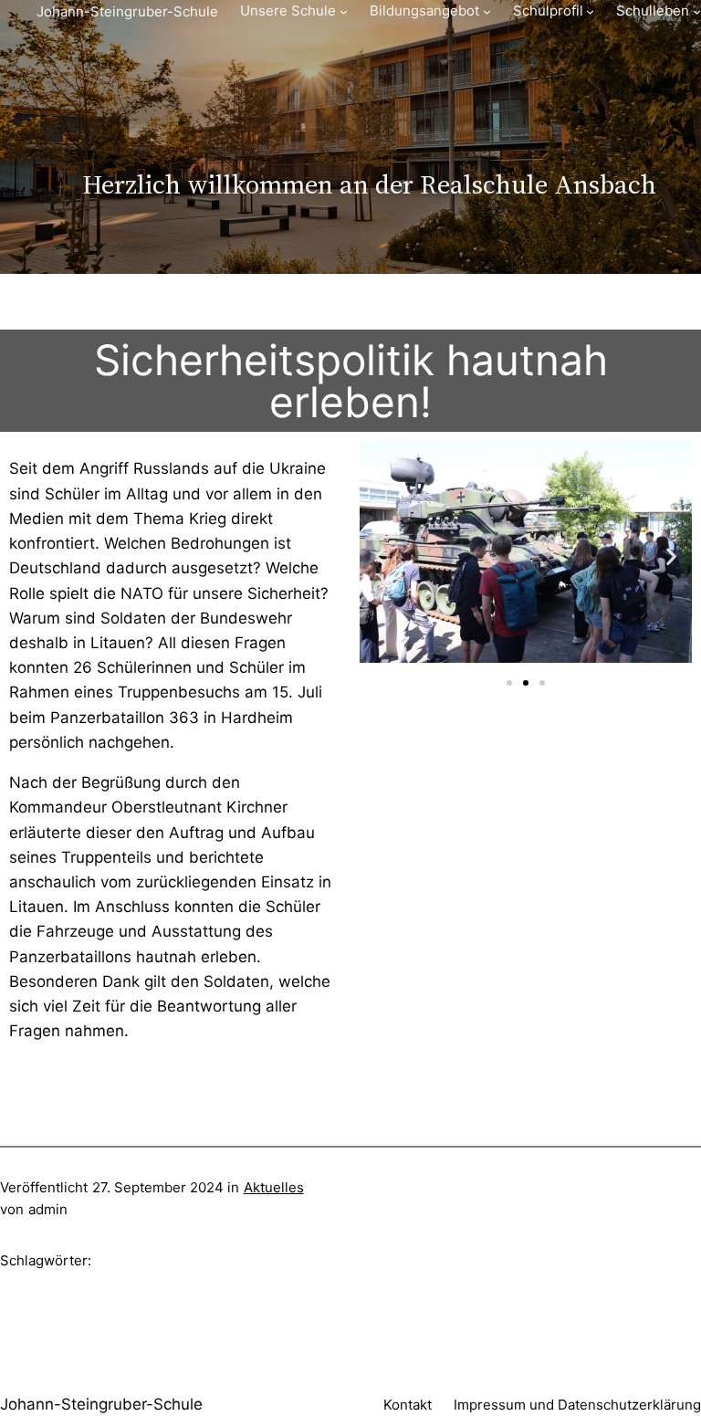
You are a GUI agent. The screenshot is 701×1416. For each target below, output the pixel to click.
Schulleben (652, 10)
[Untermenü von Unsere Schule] (344, 11)
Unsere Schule (288, 10)
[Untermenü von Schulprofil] (590, 11)
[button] (380, 555)
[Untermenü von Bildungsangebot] (487, 11)
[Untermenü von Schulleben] (697, 11)
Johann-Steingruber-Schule (127, 11)
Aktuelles (274, 1187)
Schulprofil (548, 10)
